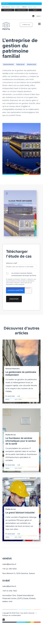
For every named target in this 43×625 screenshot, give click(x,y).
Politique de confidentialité (11, 615)
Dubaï (18, 6)
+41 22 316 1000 (9, 569)
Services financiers (8, 64)
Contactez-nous (26, 24)
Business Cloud (31, 64)
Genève (13, 6)
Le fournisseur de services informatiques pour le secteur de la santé (21, 441)
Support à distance (21, 9)
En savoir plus (10, 396)
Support (35, 9)
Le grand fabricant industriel (20, 513)
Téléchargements (8, 9)
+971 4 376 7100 (9, 591)
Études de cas (20, 64)
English (38, 16)
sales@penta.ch (9, 564)
